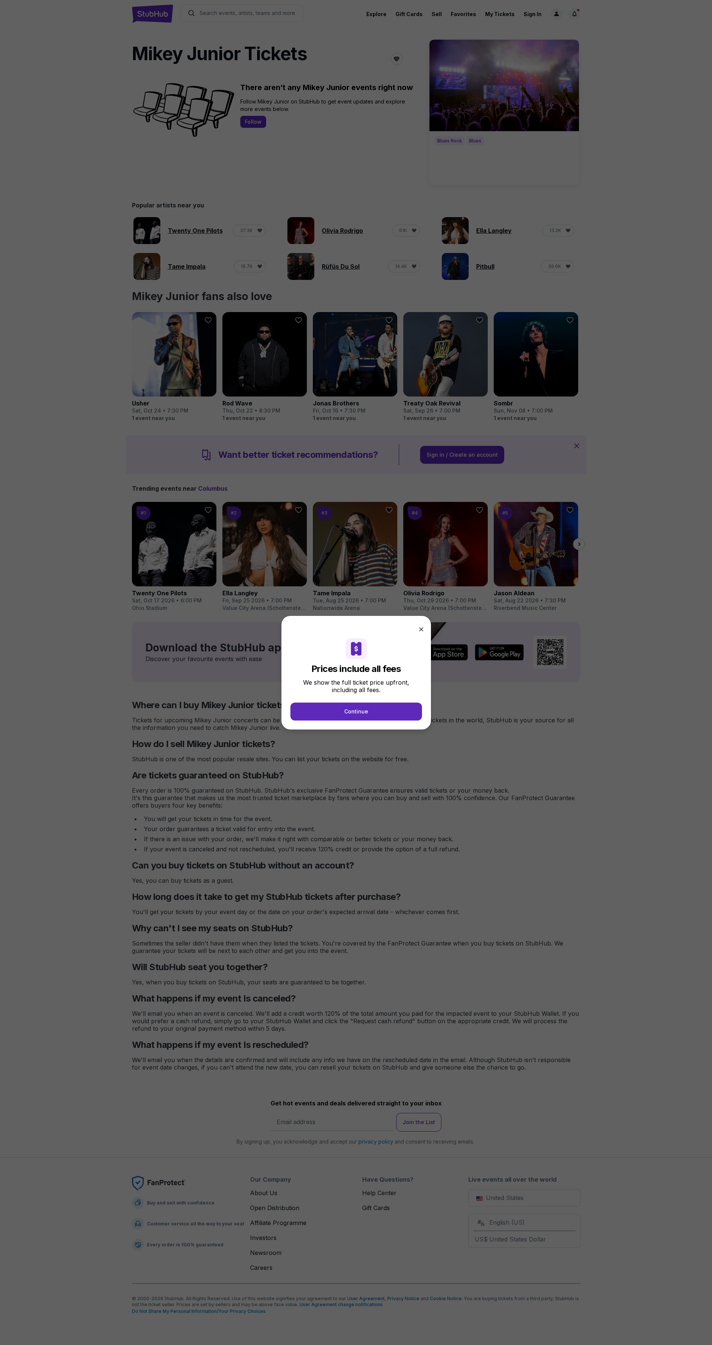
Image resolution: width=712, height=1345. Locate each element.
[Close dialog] (421, 629)
